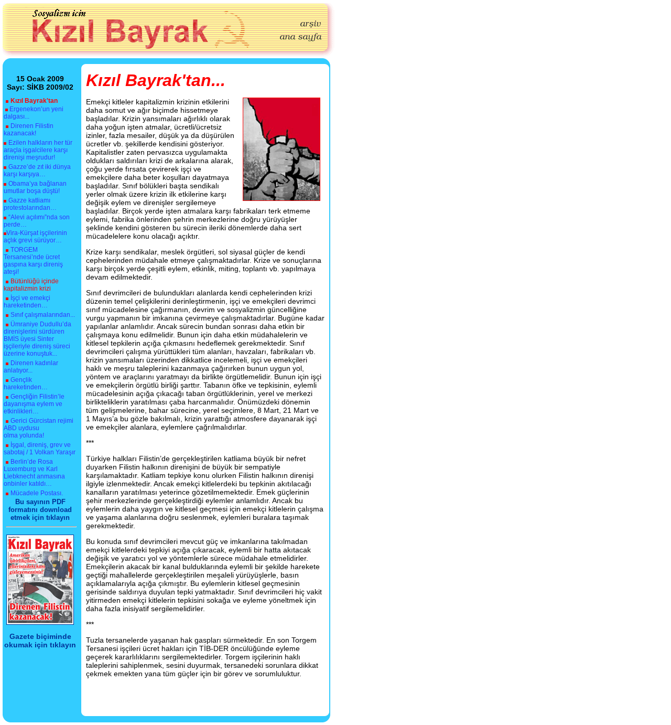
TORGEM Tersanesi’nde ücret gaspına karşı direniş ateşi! (33, 260)
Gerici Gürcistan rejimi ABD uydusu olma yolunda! (38, 428)
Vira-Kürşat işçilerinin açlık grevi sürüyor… (35, 236)
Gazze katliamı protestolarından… (30, 204)
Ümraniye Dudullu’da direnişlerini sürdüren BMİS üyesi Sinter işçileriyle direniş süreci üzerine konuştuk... (37, 339)
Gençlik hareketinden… (26, 383)
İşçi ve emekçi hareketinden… (27, 301)
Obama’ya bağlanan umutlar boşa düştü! (35, 187)
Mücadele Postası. (36, 493)
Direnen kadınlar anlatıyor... (31, 366)
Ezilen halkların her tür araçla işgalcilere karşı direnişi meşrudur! (38, 150)
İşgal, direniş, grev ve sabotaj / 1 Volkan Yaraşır (39, 448)
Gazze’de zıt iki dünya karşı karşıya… (37, 170)
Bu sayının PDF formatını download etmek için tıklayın (40, 509)
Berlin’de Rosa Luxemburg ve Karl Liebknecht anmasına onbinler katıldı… (34, 472)
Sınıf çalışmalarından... (42, 314)
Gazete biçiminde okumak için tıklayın (40, 640)
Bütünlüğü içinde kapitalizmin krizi (31, 285)
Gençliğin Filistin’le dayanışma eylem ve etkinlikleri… (34, 404)
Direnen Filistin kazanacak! (28, 129)
